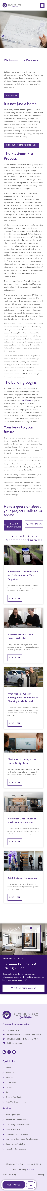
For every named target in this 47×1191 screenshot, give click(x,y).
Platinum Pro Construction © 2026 (23, 1164)
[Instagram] (9, 1052)
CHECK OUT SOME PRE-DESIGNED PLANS (21, 145)
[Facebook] (4, 1052)
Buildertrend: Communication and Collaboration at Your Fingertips (23, 575)
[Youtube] (14, 1052)
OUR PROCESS (11, 95)
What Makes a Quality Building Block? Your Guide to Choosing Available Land (23, 697)
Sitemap (40, 1174)
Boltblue (30, 1169)
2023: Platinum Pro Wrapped (22, 877)
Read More (14, 598)
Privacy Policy (9, 1174)
